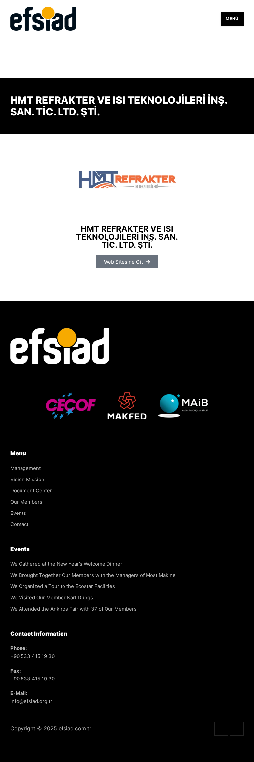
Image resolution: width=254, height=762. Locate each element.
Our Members (26, 502)
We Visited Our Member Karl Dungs (51, 597)
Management (25, 468)
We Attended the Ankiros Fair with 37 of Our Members (73, 609)
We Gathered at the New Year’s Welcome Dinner (66, 564)
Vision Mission (27, 479)
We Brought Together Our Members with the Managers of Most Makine (93, 575)
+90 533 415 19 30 (32, 656)
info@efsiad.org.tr (31, 701)
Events (18, 513)
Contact (19, 524)
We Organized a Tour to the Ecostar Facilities (62, 586)
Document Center (31, 490)
